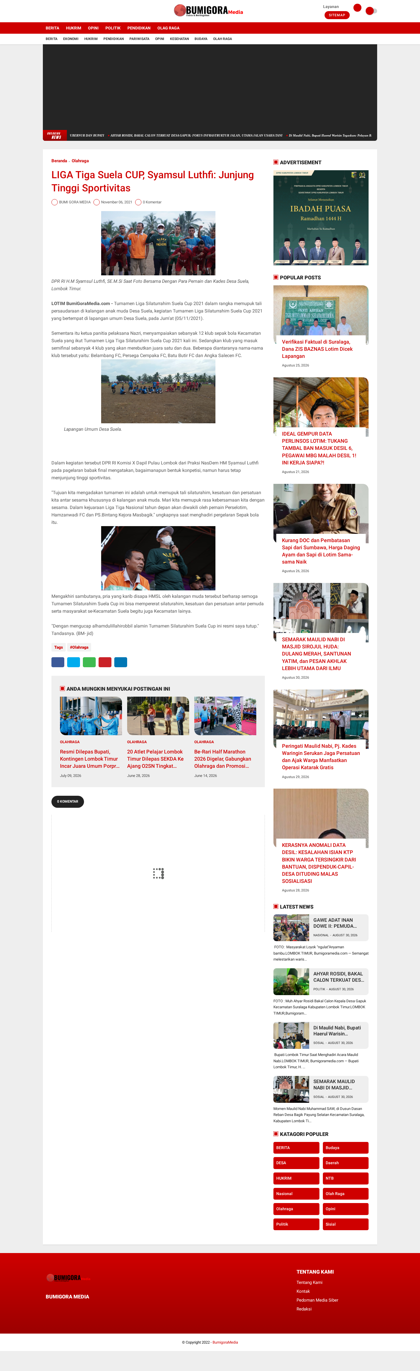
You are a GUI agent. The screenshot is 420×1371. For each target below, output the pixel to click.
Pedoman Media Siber (317, 1300)
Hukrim (91, 39)
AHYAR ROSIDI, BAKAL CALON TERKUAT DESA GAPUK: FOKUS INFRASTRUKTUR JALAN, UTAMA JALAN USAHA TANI (162, 135)
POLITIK (113, 28)
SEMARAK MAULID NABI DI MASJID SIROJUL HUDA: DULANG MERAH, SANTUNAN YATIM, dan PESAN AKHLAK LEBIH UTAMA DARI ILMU (316, 653)
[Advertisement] (210, 87)
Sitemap (337, 15)
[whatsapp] (89, 662)
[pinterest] (105, 662)
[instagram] (60, 11)
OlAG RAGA (168, 28)
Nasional (321, 935)
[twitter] (52, 11)
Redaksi (304, 1309)
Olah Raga (222, 39)
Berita (51, 39)
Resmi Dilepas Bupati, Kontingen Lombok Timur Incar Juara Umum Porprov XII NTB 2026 (90, 759)
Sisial (331, 1224)
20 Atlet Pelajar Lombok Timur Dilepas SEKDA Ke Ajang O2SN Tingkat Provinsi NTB (155, 759)
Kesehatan (179, 39)
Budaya (201, 39)
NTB (330, 1178)
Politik (319, 989)
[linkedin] (120, 662)
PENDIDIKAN (139, 28)
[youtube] (67, 11)
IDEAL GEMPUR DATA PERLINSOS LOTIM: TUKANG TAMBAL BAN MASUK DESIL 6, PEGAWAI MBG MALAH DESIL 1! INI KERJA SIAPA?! (319, 448)
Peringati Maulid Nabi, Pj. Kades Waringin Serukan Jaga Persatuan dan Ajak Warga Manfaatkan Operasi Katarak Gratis (321, 757)
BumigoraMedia (225, 1342)
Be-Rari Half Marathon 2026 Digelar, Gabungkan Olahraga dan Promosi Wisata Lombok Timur (222, 759)
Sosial (318, 1043)
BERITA (52, 28)
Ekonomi (71, 39)
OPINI (93, 28)
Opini (159, 39)
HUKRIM (73, 28)
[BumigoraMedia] (210, 19)
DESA (281, 1162)
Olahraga (80, 160)
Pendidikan (113, 39)
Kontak (303, 1291)
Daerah (332, 1162)
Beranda (59, 160)
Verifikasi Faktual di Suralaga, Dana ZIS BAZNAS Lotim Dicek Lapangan (317, 349)
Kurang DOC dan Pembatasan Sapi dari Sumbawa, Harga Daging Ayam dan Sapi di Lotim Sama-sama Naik (321, 551)
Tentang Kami (310, 1282)
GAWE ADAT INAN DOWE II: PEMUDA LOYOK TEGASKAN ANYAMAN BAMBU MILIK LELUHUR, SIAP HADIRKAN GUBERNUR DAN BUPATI (338, 923)
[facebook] (44, 11)
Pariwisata (139, 39)
